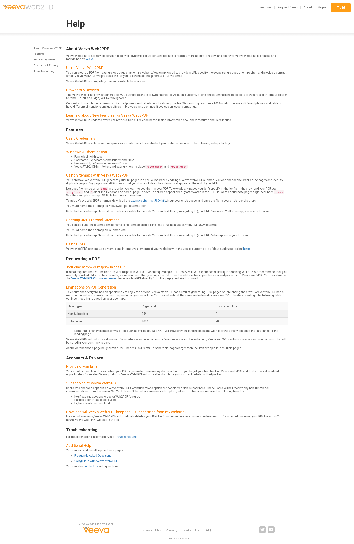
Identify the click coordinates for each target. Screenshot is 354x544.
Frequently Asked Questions (92, 455)
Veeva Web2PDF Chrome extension (94, 278)
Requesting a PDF (44, 59)
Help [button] (321, 7)
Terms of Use (151, 530)
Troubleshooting (44, 71)
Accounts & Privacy (46, 65)
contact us (91, 466)
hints (246, 248)
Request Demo (288, 7)
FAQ (207, 530)
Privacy (171, 530)
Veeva (89, 59)
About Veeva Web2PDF (48, 48)
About (308, 7)
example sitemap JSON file (148, 200)
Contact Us (190, 530)
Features (266, 7)
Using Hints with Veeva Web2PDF (96, 461)
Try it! (341, 7)
